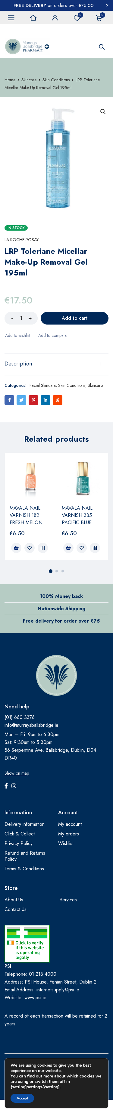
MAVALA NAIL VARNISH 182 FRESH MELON (26, 515)
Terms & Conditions (24, 868)
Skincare (28, 80)
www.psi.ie (35, 997)
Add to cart (75, 318)
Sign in (55, 17)
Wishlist (80, 15)
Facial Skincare (43, 385)
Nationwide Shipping (61, 608)
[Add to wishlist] (17, 335)
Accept (22, 1098)
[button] (103, 111)
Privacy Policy (19, 843)
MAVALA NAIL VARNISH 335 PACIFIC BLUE (77, 515)
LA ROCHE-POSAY (22, 240)
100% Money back (61, 596)
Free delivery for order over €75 (61, 620)
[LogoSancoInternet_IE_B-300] (27, 943)
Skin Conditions (56, 80)
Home (10, 80)
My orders (68, 833)
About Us (14, 899)
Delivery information (25, 824)
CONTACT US (18, 29)
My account (70, 824)
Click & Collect (20, 833)
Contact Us (16, 909)
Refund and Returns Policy (25, 856)
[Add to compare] (52, 335)
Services (68, 899)
